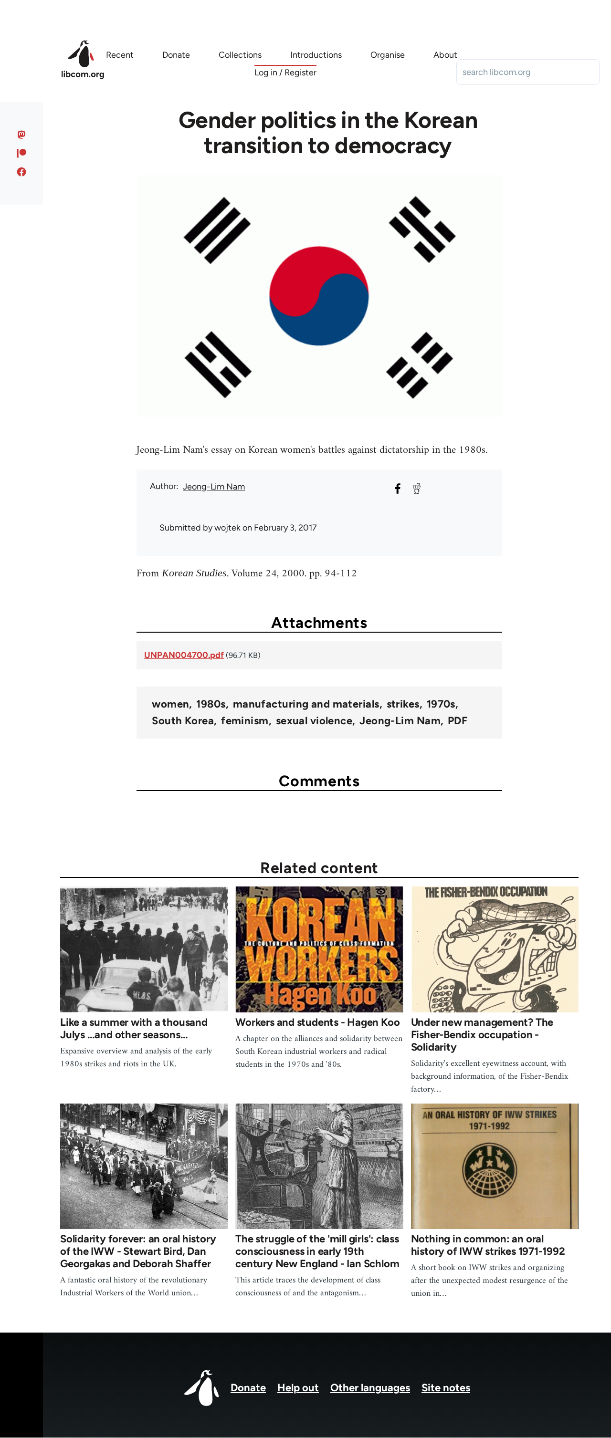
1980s (210, 704)
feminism (245, 721)
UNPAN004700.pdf (184, 655)
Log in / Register (285, 72)
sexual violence (314, 721)
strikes (403, 704)
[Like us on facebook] (21, 171)
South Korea (183, 721)
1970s (441, 704)
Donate (248, 1387)
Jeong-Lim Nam (214, 486)
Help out (298, 1387)
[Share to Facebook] (397, 488)
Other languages (370, 1387)
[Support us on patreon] (21, 153)
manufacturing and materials (306, 704)
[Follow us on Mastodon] (21, 134)
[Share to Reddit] (416, 488)
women (170, 704)
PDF (457, 721)
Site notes (445, 1387)
